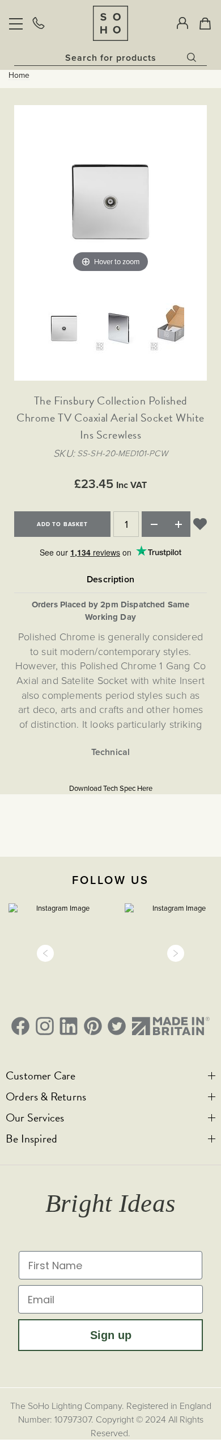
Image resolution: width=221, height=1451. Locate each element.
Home (18, 76)
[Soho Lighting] (110, 23)
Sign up (110, 1335)
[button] (45, 953)
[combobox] (110, 57)
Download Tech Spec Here (110, 788)
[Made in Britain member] (171, 1026)
